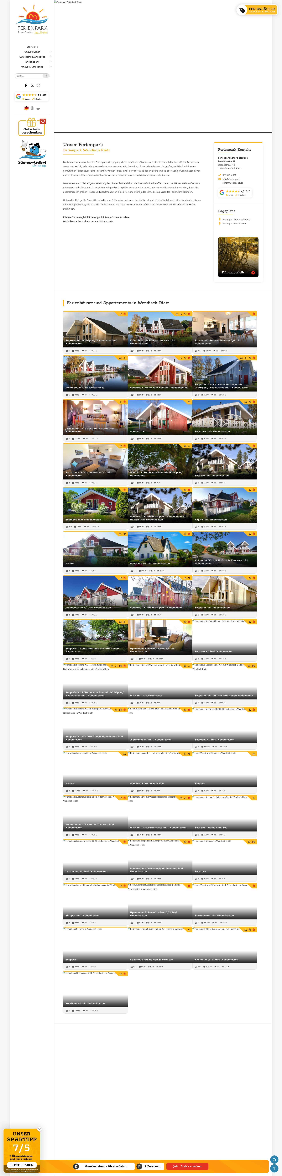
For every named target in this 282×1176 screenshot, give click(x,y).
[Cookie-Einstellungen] (274, 1159)
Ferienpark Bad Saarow (234, 223)
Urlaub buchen (32, 51)
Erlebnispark (32, 61)
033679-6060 (229, 175)
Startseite (32, 46)
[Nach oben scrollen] (274, 1168)
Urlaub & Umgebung (32, 66)
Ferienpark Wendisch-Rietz (236, 219)
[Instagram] (39, 85)
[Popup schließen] (39, 1129)
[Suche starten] (46, 76)
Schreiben (38, 99)
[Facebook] (26, 85)
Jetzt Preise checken (187, 1166)
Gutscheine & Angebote (32, 56)
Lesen (27, 99)
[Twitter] (32, 85)
